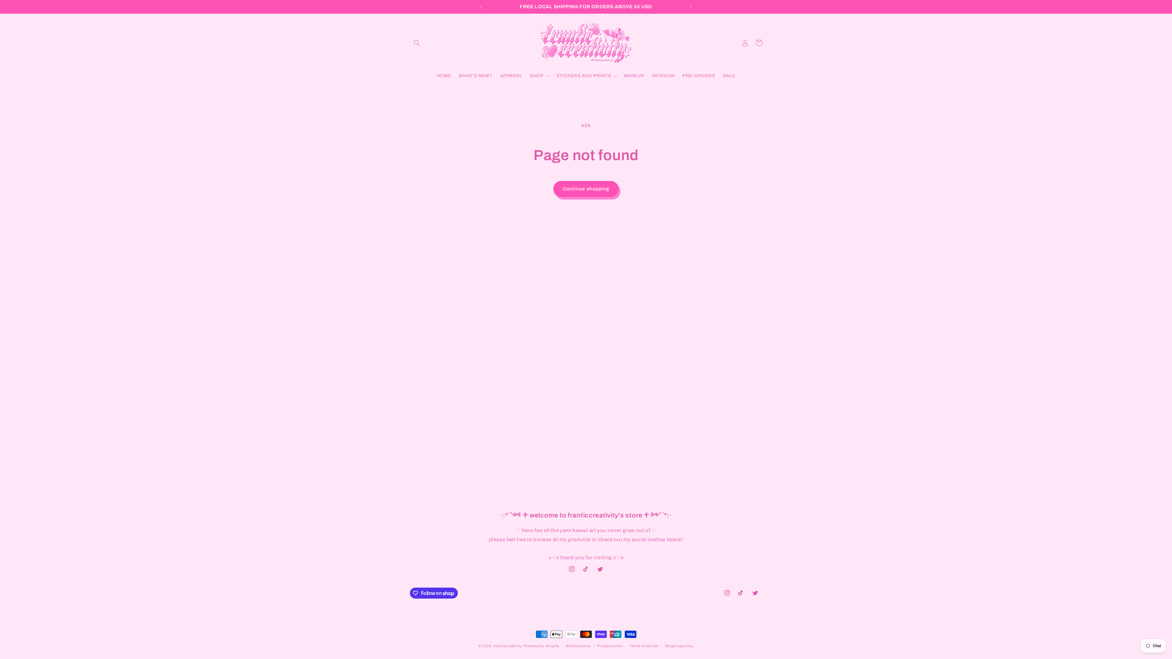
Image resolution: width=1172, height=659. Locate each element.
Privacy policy (610, 646)
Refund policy (578, 646)
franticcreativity (508, 646)
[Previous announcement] (481, 6)
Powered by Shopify (541, 646)
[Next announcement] (690, 6)
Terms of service (643, 646)
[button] (417, 43)
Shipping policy (679, 646)
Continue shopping (586, 188)
